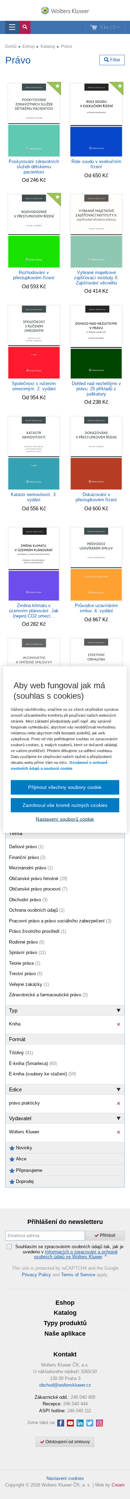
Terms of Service (78, 1274)
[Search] (25, 27)
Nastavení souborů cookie (65, 819)
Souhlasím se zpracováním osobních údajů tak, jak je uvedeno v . (69, 1251)
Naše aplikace (65, 1333)
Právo (66, 46)
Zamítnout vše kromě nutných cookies (65, 805)
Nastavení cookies (65, 1478)
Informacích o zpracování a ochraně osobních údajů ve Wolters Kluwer (76, 1254)
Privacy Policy (36, 1274)
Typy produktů (65, 1323)
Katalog (48, 46)
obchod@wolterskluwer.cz (65, 1385)
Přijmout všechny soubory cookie (65, 787)
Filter (114, 59)
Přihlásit (107, 1235)
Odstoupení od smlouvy (67, 1441)
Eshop (29, 46)
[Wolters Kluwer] (65, 11)
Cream (118, 1485)
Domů (11, 46)
